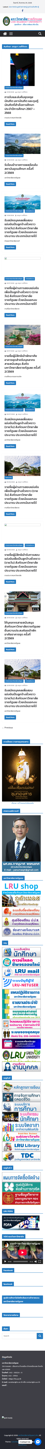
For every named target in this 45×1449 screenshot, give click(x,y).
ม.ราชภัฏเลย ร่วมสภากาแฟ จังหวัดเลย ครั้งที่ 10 (24, 8)
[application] (22, 1252)
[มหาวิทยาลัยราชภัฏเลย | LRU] (5, 34)
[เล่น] (5, 1261)
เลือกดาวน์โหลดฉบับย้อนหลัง (22, 803)
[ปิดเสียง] (35, 1261)
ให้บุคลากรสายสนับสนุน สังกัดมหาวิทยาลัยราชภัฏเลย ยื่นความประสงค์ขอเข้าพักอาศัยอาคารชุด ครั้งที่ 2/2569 (22, 630)
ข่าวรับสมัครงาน (30, 211)
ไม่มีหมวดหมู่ (9, 477)
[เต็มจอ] (39, 1261)
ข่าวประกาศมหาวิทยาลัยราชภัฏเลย (14, 88)
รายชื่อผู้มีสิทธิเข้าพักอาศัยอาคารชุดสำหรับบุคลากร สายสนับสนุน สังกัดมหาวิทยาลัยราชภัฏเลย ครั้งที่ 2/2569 (22, 364)
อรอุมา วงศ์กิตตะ (22, 92)
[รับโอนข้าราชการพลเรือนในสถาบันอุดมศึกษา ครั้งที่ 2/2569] (22, 144)
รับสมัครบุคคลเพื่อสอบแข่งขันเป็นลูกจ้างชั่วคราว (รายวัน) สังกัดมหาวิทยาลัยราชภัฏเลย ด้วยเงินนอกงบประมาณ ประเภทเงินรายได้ (21, 228)
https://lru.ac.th (15, 1379)
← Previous (7, 727)
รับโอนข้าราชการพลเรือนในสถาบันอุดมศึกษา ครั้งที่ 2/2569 (21, 169)
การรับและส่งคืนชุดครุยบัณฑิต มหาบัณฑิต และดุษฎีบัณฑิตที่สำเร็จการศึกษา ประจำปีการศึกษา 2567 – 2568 (21, 105)
